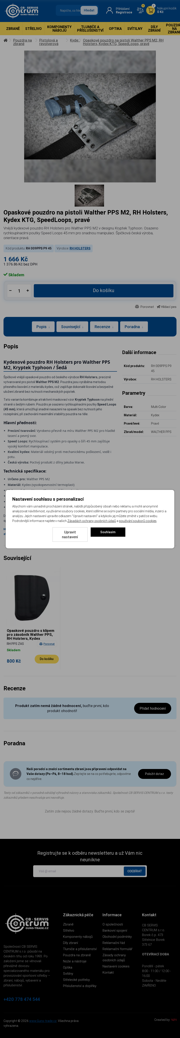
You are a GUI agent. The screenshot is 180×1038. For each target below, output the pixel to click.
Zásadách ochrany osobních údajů (91, 521)
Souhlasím (107, 532)
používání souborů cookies (138, 521)
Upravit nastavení (70, 534)
